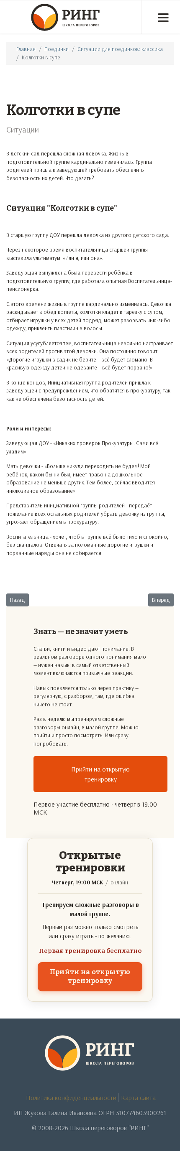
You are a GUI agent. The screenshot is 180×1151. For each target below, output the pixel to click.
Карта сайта (138, 1097)
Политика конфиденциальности (71, 1097)
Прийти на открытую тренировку (100, 774)
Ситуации (22, 129)
